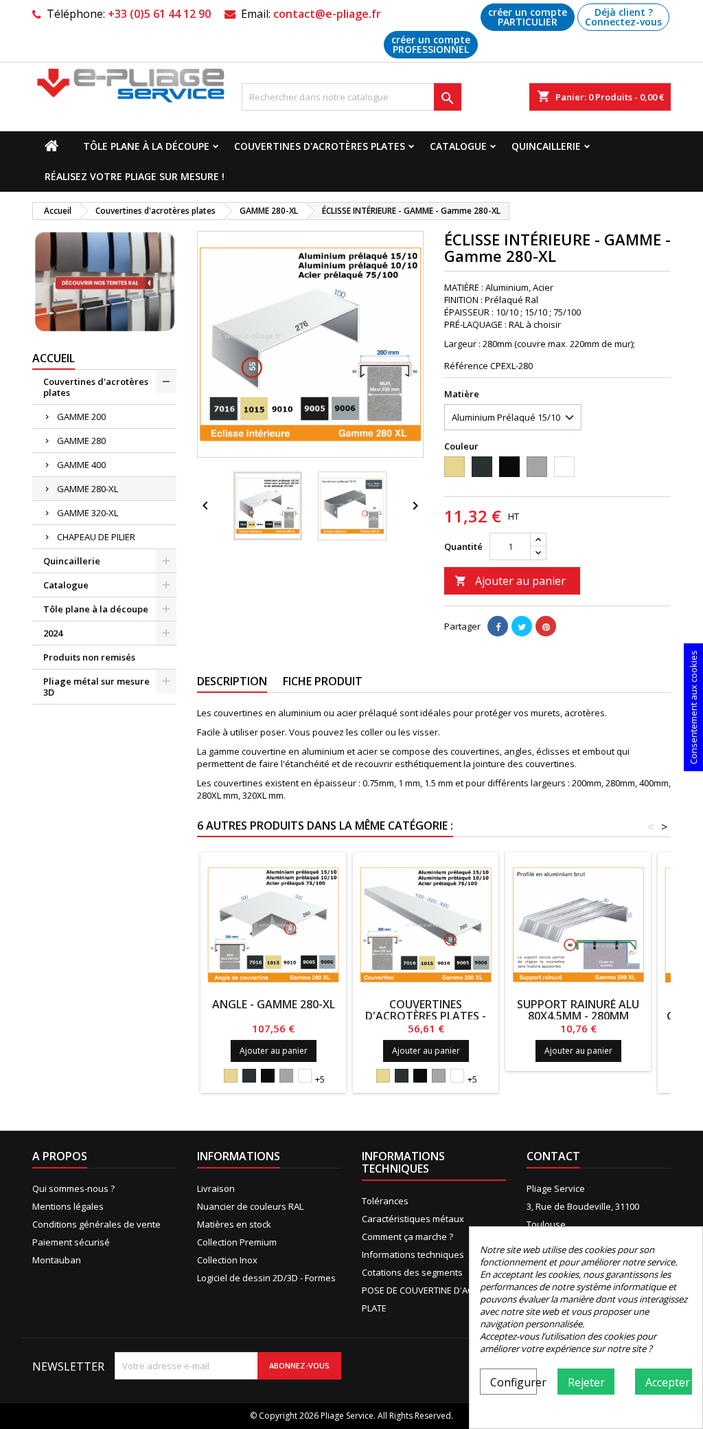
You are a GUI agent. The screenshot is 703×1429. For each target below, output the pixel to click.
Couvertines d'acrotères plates (319, 146)
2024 (52, 633)
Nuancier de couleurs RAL (250, 1206)
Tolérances (385, 1201)
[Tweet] (521, 626)
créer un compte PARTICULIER (527, 16)
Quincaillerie (546, 146)
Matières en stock (234, 1224)
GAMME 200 (81, 416)
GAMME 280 (81, 440)
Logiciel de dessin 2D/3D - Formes (266, 1278)
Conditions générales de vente (96, 1224)
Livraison (216, 1188)
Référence (466, 365)
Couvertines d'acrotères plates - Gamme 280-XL (425, 1016)
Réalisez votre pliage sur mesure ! (134, 176)
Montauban (56, 1260)
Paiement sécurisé (71, 1242)
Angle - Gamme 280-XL (273, 1004)
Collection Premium (237, 1242)
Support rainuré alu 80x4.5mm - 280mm (578, 1010)
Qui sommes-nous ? (73, 1188)
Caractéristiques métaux (413, 1218)
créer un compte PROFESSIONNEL (430, 44)
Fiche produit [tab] (322, 681)
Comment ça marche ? (407, 1236)
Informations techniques (413, 1254)
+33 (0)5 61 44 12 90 (159, 13)
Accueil (53, 358)
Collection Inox (227, 1260)
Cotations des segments (412, 1272)
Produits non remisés (89, 657)
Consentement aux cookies (693, 707)
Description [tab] (232, 681)
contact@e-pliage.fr (327, 13)
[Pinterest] (545, 626)
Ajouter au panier (510, 580)
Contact (553, 1156)
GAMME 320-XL (87, 513)
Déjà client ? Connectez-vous (623, 16)
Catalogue (458, 146)
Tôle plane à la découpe (146, 146)
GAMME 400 (81, 464)
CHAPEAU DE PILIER (96, 537)
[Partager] (497, 626)
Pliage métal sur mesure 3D (96, 686)
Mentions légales (68, 1206)
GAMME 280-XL (87, 489)
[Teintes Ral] (104, 281)
